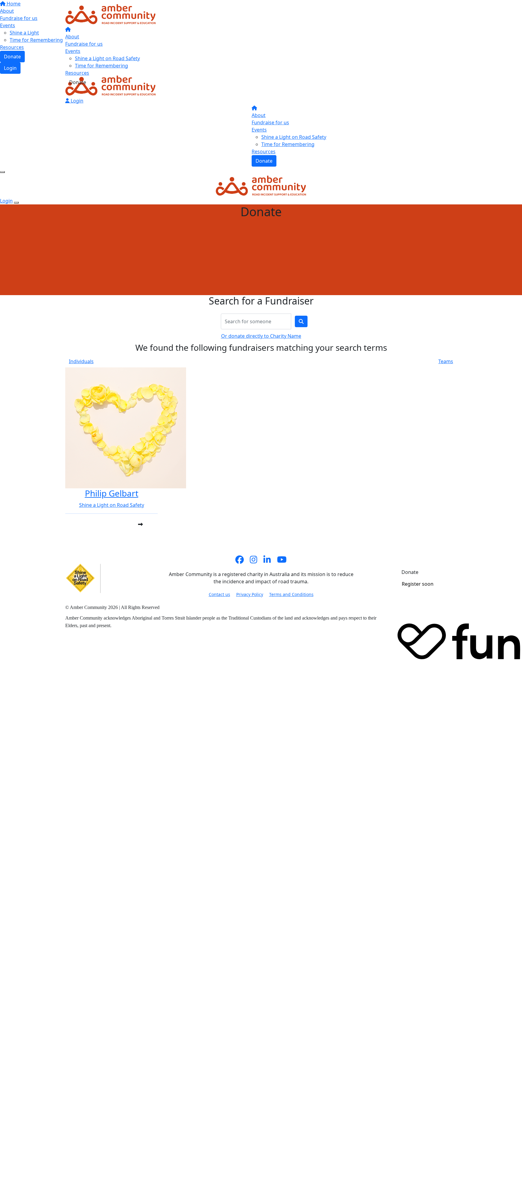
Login (76, 100)
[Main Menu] (2, 172)
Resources (77, 73)
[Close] (16, 203)
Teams (445, 361)
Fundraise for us (84, 44)
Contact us (219, 594)
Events (72, 51)
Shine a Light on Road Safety (107, 58)
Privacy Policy (249, 594)
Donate (77, 82)
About (72, 36)
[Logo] (110, 13)
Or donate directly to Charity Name (261, 336)
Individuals (81, 361)
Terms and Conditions (291, 594)
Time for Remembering (101, 65)
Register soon (417, 584)
